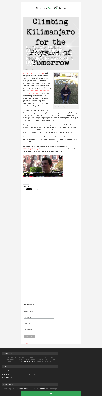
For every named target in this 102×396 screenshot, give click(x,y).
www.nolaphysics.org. (31, 149)
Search (6, 374)
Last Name (27, 323)
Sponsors (34, 374)
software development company (32, 389)
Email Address (29, 311)
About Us (7, 371)
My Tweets (24, 343)
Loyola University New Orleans (33, 73)
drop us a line (28, 361)
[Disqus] (51, 222)
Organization (28, 329)
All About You (8, 378)
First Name (27, 317)
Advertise (34, 371)
